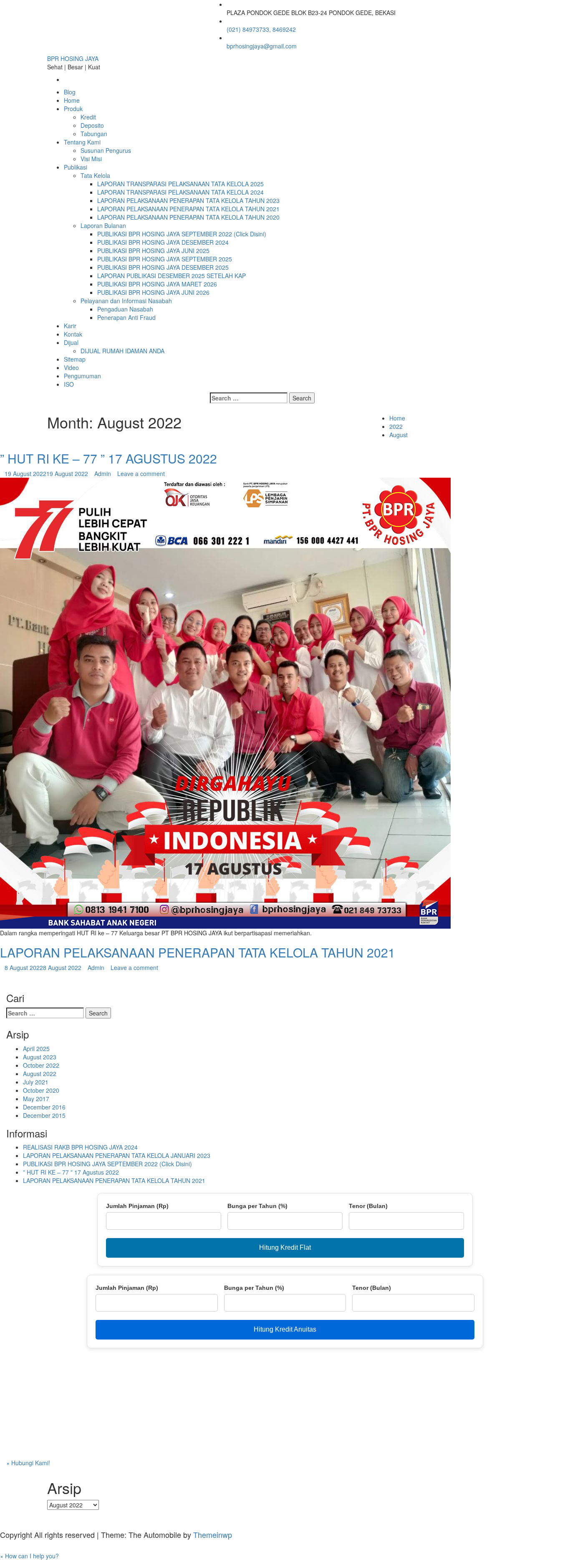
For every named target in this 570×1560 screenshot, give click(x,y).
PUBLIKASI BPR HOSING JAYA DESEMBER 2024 (163, 242)
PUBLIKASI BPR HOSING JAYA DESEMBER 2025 (163, 267)
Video (71, 367)
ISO (69, 384)
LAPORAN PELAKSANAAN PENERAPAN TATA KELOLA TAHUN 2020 (188, 217)
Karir (70, 326)
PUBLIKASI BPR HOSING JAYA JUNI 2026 (153, 292)
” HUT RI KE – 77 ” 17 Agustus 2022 (108, 458)
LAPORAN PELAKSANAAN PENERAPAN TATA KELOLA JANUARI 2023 (116, 1155)
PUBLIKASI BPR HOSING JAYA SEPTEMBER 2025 (164, 259)
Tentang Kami (82, 142)
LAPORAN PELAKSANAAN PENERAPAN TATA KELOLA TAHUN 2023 (188, 200)
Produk (73, 108)
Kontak (73, 334)
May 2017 (36, 1098)
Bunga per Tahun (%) (257, 1206)
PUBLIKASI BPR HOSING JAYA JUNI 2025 (153, 250)
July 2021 (35, 1082)
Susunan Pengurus (106, 150)
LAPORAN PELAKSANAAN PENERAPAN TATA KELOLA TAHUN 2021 (188, 209)
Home (72, 100)
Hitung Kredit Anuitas (285, 1329)
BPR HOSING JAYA (72, 58)
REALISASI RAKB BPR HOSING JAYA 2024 (80, 1147)
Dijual (71, 342)
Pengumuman (82, 376)
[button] (29, 1556)
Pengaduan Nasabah (125, 309)
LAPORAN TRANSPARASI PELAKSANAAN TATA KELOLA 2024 (180, 192)
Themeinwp (212, 1534)
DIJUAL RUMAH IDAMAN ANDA (122, 351)
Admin (102, 473)
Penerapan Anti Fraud (126, 317)
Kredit (88, 117)
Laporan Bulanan (103, 225)
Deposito (92, 125)
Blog (70, 92)
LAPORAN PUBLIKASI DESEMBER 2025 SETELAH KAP (171, 275)
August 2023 (39, 1057)
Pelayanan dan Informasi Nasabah (126, 300)
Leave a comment (141, 473)
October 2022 (41, 1065)
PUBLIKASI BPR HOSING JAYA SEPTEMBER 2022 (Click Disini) (181, 234)
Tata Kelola (95, 175)
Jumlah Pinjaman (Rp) (137, 1206)
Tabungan (94, 133)
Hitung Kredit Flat (285, 1247)
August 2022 (39, 1073)
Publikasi (75, 167)
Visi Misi (91, 158)
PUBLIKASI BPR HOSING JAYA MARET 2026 (157, 284)
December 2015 (44, 1115)
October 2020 (41, 1090)
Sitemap (75, 359)
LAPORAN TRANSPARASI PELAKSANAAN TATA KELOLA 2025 (180, 184)
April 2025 (36, 1048)
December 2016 (44, 1107)
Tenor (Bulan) (368, 1206)
